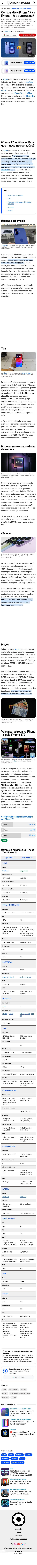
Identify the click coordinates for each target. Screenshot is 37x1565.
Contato (18, 1536)
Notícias (13, 1430)
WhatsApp (5, 1458)
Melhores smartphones (18, 1479)
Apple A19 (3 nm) (8, 977)
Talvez (5, 830)
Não (5, 835)
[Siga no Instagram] (15, 1544)
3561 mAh (23, 1197)
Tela (9, 199)
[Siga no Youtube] (18, 1544)
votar (4, 840)
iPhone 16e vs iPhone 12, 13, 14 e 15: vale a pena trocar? (22, 1423)
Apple (5, 79)
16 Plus (28, 93)
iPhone (4, 245)
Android (4, 170)
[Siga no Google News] (21, 1544)
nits (15, 761)
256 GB (4, 1014)
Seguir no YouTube (28, 35)
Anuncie (18, 1529)
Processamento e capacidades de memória (19, 203)
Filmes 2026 (5, 1462)
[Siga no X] (12, 1544)
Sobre (18, 1532)
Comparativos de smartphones (21, 8)
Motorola (19, 1455)
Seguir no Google (11, 35)
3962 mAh (5, 1197)
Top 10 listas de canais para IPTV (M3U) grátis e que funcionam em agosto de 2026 (21, 1473)
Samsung (28, 1455)
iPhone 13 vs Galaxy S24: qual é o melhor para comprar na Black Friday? (22, 1413)
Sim (5, 824)
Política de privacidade (18, 1539)
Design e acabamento (15, 195)
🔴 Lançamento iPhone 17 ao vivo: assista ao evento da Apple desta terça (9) (22, 1434)
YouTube (29, 82)
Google (11, 1455)
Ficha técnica (29, 63)
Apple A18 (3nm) (25, 977)
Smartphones (13, 1389)
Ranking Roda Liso (17, 1462)
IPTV (11, 1468)
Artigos (4, 1393)
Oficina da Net (5, 8)
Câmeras (11, 207)
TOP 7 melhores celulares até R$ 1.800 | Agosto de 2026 (20, 1493)
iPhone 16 (18, 93)
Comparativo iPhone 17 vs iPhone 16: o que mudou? (18, 14)
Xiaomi (22, 1458)
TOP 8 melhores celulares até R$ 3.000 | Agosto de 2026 (20, 1482)
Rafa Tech (7, 32)
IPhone (14, 1397)
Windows (14, 1458)
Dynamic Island (26, 373)
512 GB (11, 1014)
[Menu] (3, 3)
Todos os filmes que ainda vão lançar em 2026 (21, 1503)
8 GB (4, 1007)
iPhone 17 (6, 373)
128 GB (22, 1014)
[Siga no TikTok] (25, 1544)
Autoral (23, 1389)
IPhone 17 (5, 1397)
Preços (10, 211)
